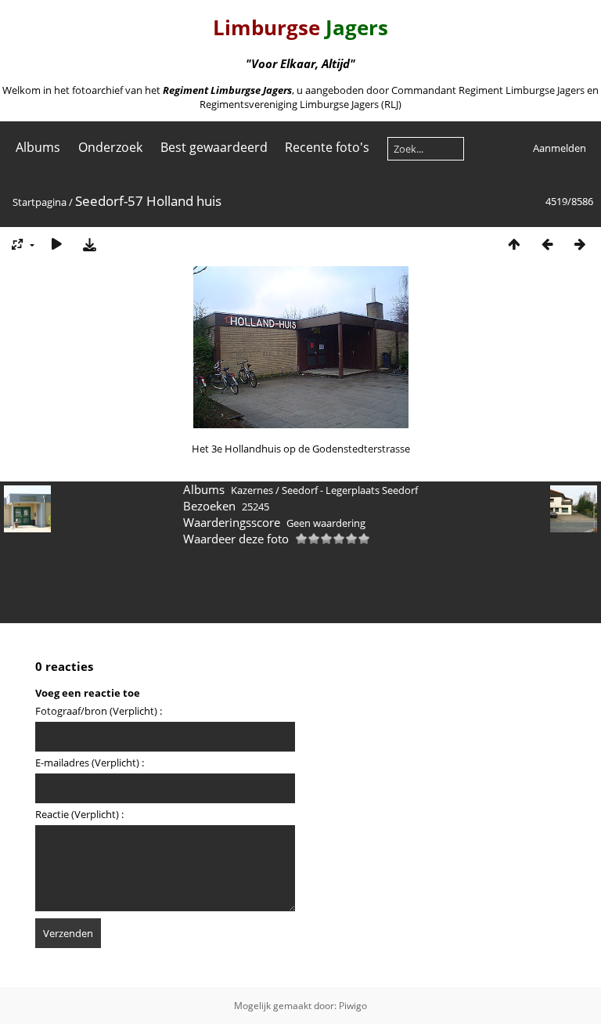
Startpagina (40, 202)
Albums (38, 147)
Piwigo (353, 1005)
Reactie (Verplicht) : (79, 814)
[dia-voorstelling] (56, 244)
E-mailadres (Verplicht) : (89, 762)
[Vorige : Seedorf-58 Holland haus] (547, 244)
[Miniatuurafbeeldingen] (514, 244)
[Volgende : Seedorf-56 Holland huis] (579, 244)
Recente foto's (327, 147)
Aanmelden (559, 148)
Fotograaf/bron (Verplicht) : (98, 711)
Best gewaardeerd (214, 147)
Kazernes (252, 490)
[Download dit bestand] (89, 244)
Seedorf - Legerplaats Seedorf (350, 490)
